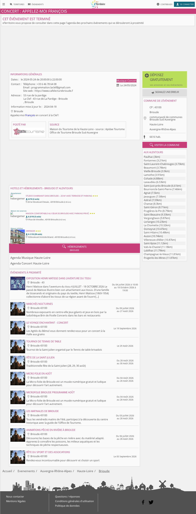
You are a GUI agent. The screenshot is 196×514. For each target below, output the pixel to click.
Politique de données (67, 505)
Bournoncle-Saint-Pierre (158, 189)
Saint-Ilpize (150, 243)
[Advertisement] (98, 48)
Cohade (148, 178)
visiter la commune (164, 145)
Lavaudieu (150, 182)
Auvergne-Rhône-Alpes (163, 129)
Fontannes (150, 160)
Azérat (147, 200)
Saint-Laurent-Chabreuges (159, 164)
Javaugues (149, 196)
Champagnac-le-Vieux (156, 254)
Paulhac (148, 156)
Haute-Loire (156, 124)
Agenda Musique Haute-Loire (30, 258)
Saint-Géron (151, 207)
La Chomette (151, 225)
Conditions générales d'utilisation (74, 501)
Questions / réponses (67, 496)
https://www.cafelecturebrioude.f (54, 90)
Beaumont (150, 167)
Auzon (147, 236)
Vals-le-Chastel (152, 247)
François (30, 115)
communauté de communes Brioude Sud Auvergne (166, 118)
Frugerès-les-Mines (155, 258)
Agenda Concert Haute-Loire (29, 263)
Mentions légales (16, 501)
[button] (164, 79)
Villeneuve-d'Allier (154, 239)
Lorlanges (149, 221)
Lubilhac (148, 250)
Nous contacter (15, 496)
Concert (132, 80)
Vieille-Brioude (152, 171)
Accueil (7, 471)
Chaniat (148, 203)
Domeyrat (149, 229)
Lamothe (149, 175)
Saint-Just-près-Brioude (157, 185)
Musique (122, 80)
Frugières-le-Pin (153, 211)
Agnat (147, 193)
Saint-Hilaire (151, 232)
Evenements (26, 471)
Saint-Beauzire (152, 214)
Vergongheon (152, 218)
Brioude (154, 112)
